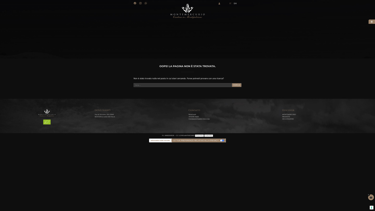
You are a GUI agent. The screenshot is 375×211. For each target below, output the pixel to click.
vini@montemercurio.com (199, 119)
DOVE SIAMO (102, 110)
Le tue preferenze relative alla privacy (196, 140)
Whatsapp (192, 115)
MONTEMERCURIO (289, 115)
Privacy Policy (199, 135)
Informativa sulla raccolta (160, 140)
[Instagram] (140, 3)
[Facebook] (135, 3)
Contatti (194, 110)
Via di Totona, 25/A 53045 (104, 115)
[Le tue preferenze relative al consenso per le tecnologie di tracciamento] (371, 207)
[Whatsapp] (146, 3)
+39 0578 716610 (193, 117)
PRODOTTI (286, 117)
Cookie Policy (208, 135)
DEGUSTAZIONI (288, 119)
